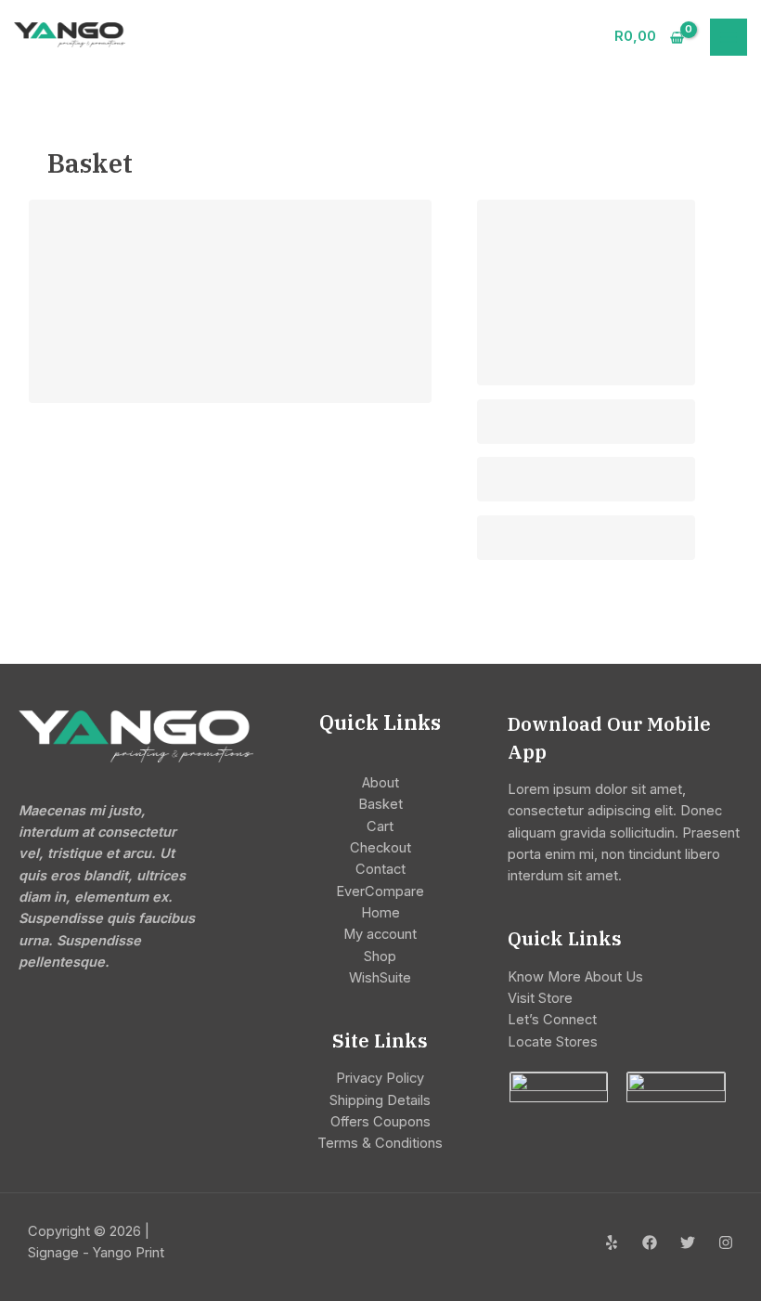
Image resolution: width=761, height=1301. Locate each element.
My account (380, 934)
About (380, 782)
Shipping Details (380, 1100)
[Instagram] (725, 1242)
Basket (380, 804)
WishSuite (380, 977)
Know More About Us (575, 977)
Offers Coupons (380, 1121)
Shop (380, 956)
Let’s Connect (552, 1019)
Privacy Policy (380, 1078)
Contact (380, 869)
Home (380, 912)
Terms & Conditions (380, 1143)
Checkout (380, 847)
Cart (380, 826)
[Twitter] (687, 1242)
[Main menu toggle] (728, 37)
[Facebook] (649, 1242)
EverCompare (380, 891)
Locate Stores (553, 1042)
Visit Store (540, 998)
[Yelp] (611, 1242)
